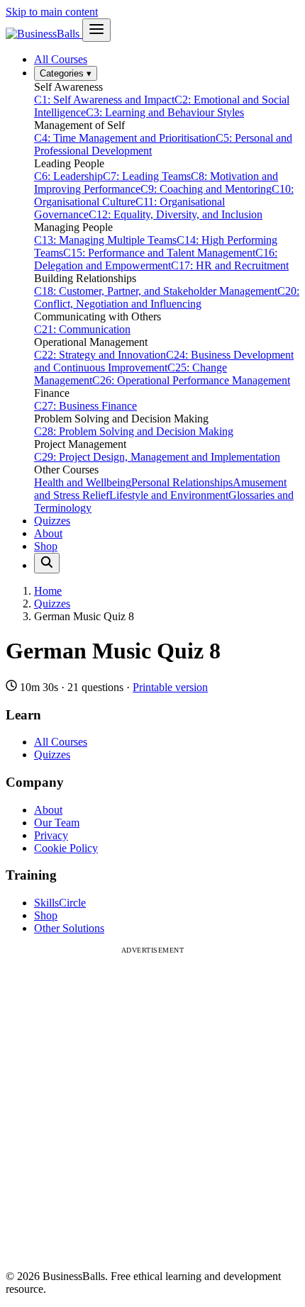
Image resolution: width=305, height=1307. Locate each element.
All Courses (60, 59)
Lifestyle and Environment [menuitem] (168, 495)
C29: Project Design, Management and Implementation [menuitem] (157, 457)
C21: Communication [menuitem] (82, 329)
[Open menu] (96, 30)
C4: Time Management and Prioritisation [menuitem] (125, 138)
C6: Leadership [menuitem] (68, 176)
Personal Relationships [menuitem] (182, 482)
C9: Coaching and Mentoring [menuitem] (206, 189)
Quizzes (52, 521)
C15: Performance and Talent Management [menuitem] (159, 253)
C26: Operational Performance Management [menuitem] (191, 380)
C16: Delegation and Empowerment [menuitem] (155, 259)
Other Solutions (69, 928)
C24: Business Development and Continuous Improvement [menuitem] (164, 361)
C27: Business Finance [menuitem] (85, 406)
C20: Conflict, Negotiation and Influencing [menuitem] (166, 297)
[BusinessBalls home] (44, 34)
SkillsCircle (60, 903)
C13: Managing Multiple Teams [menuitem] (105, 240)
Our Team (56, 823)
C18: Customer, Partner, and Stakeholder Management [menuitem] (155, 291)
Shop (45, 546)
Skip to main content (52, 12)
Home (48, 591)
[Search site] (47, 563)
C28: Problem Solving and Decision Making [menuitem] (133, 431)
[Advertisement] (152, 1106)
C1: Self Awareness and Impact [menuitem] (104, 100)
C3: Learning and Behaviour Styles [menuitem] (165, 112)
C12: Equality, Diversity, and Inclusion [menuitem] (175, 214)
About (48, 533)
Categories (66, 73)
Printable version (170, 687)
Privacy (51, 835)
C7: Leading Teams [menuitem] (147, 176)
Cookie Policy (66, 848)
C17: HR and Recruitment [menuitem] (230, 265)
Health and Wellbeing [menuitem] (82, 482)
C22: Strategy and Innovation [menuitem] (100, 355)
